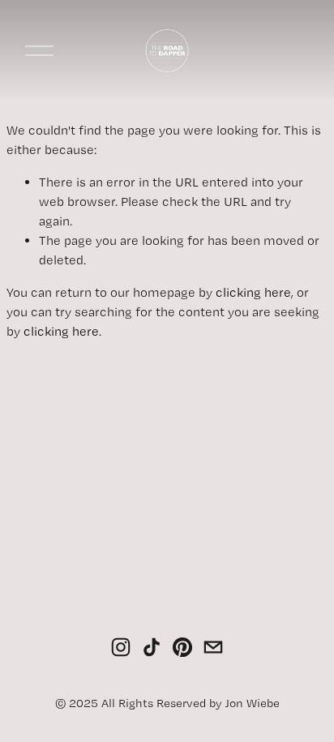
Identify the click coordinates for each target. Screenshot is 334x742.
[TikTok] (151, 647)
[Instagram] (121, 647)
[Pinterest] (182, 647)
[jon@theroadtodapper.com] (213, 647)
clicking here (253, 292)
